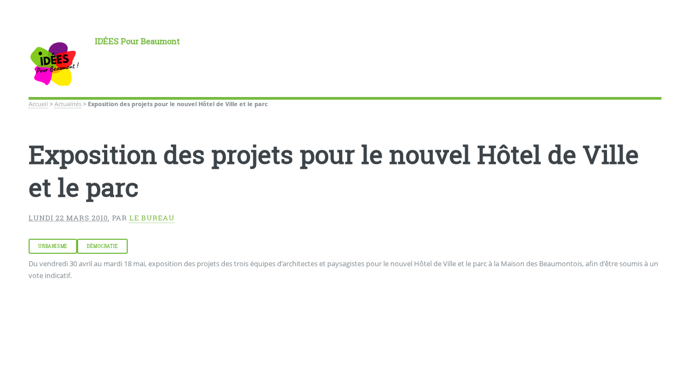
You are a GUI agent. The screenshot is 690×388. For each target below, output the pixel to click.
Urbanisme (52, 246)
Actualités (67, 104)
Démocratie (102, 246)
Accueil (38, 104)
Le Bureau (152, 218)
